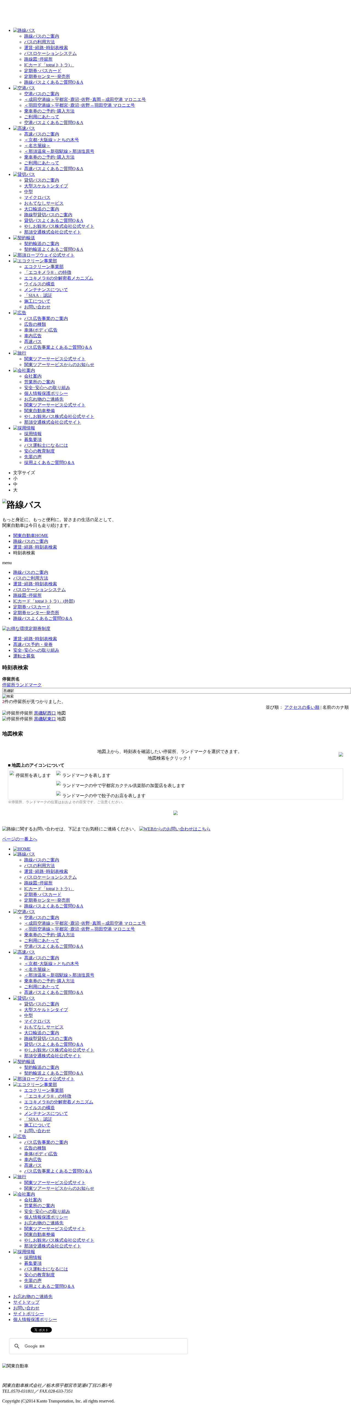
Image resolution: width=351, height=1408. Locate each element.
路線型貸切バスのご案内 (48, 214)
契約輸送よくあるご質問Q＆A (53, 249)
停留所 (8, 684)
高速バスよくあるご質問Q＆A (53, 168)
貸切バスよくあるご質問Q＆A (53, 220)
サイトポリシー (28, 1313)
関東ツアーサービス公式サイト (55, 358)
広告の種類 (35, 324)
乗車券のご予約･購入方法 (49, 111)
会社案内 (33, 376)
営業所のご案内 (39, 382)
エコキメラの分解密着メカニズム (58, 278)
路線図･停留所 (38, 59)
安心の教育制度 (39, 451)
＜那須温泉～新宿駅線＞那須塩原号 (59, 151)
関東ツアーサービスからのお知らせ (59, 364)
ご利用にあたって (41, 116)
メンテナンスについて (46, 289)
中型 (28, 191)
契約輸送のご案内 (41, 243)
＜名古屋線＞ (37, 145)
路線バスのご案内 (41, 36)
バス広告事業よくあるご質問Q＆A (58, 347)
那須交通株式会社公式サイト (52, 232)
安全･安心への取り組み (47, 387)
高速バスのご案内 (41, 134)
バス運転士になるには (46, 445)
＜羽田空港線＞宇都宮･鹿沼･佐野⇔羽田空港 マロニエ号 (79, 105)
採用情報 (33, 433)
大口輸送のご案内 (41, 209)
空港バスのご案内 (41, 93)
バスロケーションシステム (50, 53)
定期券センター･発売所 (47, 76)
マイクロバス (37, 197)
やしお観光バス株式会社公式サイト (59, 226)
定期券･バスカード (42, 70)
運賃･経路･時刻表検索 (46, 47)
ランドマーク (28, 684)
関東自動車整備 (39, 410)
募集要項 (33, 439)
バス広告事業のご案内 (46, 318)
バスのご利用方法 (30, 578)
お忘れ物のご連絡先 (44, 399)
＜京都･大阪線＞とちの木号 (51, 139)
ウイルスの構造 (39, 284)
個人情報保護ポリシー (46, 393)
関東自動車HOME (30, 535)
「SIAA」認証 (38, 295)
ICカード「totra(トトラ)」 (49, 65)
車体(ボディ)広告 (41, 330)
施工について (37, 301)
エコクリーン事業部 (44, 266)
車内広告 (33, 335)
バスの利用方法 (39, 42)
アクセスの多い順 (301, 707)
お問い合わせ (37, 307)
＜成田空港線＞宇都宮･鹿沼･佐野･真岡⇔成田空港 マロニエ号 (85, 99)
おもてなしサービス (44, 203)
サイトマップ (26, 1302)
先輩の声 (33, 456)
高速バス (33, 341)
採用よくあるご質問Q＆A (49, 462)
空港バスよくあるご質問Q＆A (53, 122)
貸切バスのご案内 (41, 180)
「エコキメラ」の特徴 (47, 272)
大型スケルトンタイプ (46, 186)
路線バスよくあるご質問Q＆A (53, 82)
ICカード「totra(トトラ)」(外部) (44, 601)
